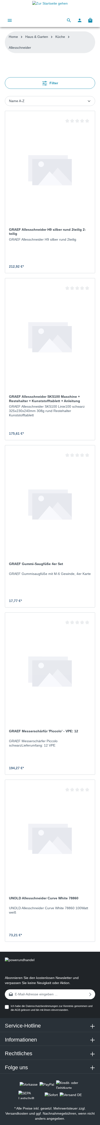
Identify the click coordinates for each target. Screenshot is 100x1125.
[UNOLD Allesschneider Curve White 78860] (50, 838)
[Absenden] (90, 994)
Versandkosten (16, 1113)
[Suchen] (69, 20)
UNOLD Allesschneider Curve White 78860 (43, 898)
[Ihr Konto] (79, 20)
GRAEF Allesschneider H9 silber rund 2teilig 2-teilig (47, 232)
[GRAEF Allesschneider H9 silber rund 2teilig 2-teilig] (50, 169)
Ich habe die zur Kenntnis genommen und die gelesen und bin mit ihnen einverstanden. (51, 1008)
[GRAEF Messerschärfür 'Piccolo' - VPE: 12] (50, 670)
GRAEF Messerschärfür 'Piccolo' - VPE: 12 (43, 731)
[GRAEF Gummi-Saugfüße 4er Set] (50, 503)
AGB (17, 1009)
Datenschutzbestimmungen (42, 1006)
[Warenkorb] (90, 20)
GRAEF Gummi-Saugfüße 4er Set (36, 564)
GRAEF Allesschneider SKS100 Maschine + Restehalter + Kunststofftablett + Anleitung (44, 399)
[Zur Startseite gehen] (50, 7)
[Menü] (10, 20)
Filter (53, 83)
